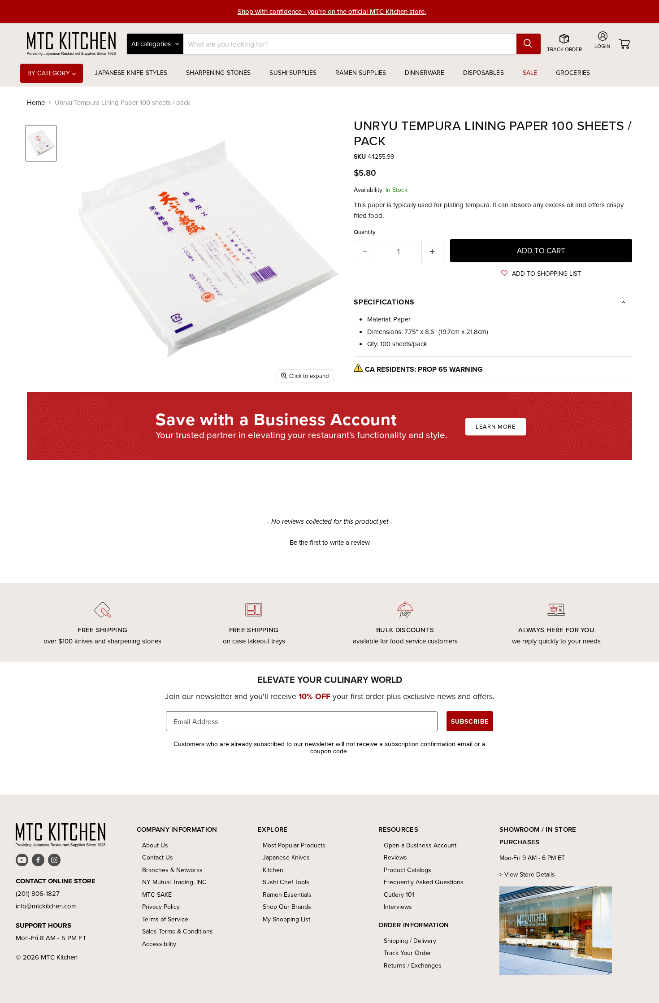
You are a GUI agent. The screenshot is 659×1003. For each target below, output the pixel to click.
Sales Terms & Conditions (177, 931)
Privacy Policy (161, 906)
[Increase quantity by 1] (433, 251)
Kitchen (273, 869)
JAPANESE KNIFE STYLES (131, 72)
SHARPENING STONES (218, 72)
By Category (49, 73)
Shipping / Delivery (410, 940)
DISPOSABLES (483, 72)
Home (36, 102)
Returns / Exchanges (413, 965)
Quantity (365, 232)
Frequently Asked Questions (424, 881)
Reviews (395, 857)
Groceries (573, 72)
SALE (530, 72)
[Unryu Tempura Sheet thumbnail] (41, 143)
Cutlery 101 (399, 894)
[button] (541, 273)
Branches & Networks (172, 869)
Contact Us (157, 857)
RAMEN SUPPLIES (360, 72)
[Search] (528, 44)
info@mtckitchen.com (46, 906)
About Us (155, 845)
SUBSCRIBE (470, 721)
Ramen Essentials (287, 894)
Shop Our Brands (287, 906)
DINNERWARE (424, 72)
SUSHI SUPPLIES (292, 72)
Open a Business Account (420, 845)
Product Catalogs (407, 869)
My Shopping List (286, 919)
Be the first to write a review (330, 542)
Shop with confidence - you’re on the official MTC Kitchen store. (332, 11)
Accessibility (159, 943)
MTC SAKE (157, 894)
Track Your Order (407, 952)
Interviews (398, 906)
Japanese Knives (286, 857)
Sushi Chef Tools (286, 881)
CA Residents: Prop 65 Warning (424, 369)
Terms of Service (165, 919)
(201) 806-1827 (38, 893)
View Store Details (529, 874)
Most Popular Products (294, 845)
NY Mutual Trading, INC (174, 881)
